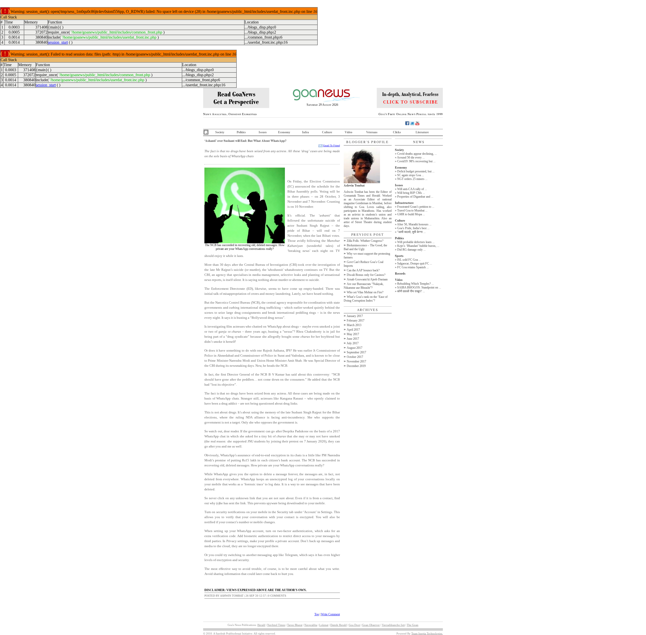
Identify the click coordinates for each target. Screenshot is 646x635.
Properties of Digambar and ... (415, 196)
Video (348, 132)
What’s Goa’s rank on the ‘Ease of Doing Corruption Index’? (366, 298)
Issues (263, 132)
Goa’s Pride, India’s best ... (413, 228)
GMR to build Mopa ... (411, 214)
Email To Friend (331, 145)
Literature (422, 132)
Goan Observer (371, 624)
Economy (284, 132)
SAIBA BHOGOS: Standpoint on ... (419, 287)
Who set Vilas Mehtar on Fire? (365, 292)
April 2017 (353, 329)
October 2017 (355, 357)
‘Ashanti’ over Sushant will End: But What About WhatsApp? (245, 141)
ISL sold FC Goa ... (409, 259)
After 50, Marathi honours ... (414, 224)
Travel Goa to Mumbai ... (412, 210)
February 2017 (355, 320)
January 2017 (355, 316)
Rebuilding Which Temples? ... (415, 283)
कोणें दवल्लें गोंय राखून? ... (411, 291)
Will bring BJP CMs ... (411, 193)
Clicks (397, 132)
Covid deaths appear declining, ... (417, 153)
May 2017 (353, 334)
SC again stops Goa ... (410, 175)
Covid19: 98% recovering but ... (416, 161)
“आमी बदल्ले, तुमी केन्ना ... (411, 232)
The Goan (412, 624)
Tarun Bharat (294, 624)
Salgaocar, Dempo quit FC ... (414, 263)
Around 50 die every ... (411, 157)
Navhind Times (276, 624)
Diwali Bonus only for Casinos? (366, 275)
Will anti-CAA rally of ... (412, 189)
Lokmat (323, 624)
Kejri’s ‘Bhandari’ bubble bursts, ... (418, 246)
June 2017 (353, 338)
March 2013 (354, 325)
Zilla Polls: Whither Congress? (365, 241)
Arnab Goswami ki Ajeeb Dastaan (367, 279)
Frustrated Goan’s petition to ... (415, 206)
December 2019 (356, 366)
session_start (58, 42)
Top (316, 614)
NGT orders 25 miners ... (412, 179)
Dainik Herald (338, 624)
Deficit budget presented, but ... (416, 171)
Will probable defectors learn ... (416, 242)
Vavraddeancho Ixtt (393, 624)
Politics (241, 132)
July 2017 (353, 343)
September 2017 (356, 352)
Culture (327, 132)
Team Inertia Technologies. (427, 633)
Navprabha (310, 624)
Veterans (372, 132)
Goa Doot (354, 624)
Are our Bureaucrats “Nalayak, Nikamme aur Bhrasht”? (364, 285)
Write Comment (330, 614)
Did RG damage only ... (411, 249)
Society (219, 132)
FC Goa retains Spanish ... (413, 267)
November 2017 (356, 361)
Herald (261, 624)
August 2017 (354, 348)
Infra (305, 132)
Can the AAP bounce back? (363, 270)
